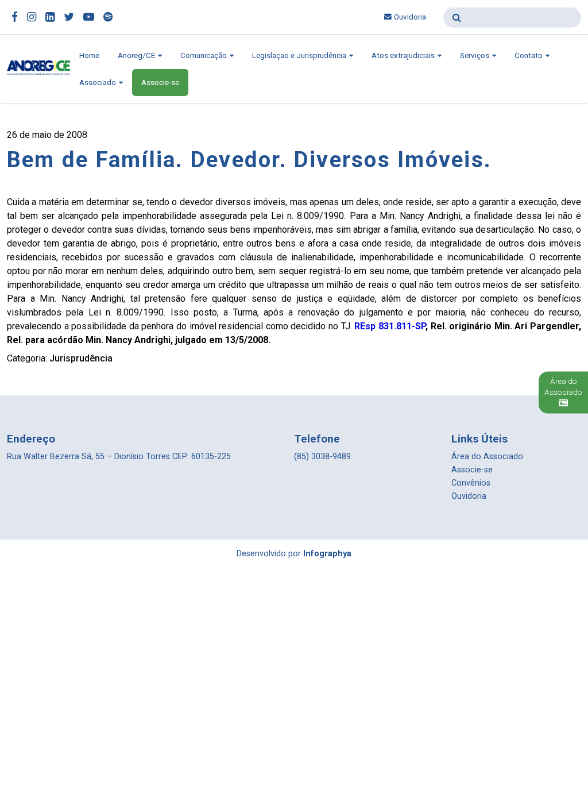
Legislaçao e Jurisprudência (300, 55)
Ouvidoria (410, 17)
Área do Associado (487, 456)
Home (89, 55)
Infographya (327, 554)
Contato (529, 55)
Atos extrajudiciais (404, 55)
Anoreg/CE (137, 55)
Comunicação (204, 55)
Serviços (475, 55)
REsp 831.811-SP (389, 326)
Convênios (470, 483)
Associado (98, 82)
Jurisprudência (81, 358)
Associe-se (160, 82)
